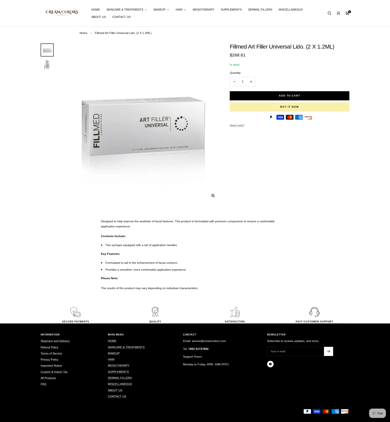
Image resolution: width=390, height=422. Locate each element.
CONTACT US (121, 16)
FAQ (43, 384)
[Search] (329, 13)
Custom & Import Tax (54, 371)
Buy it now (289, 106)
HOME (95, 9)
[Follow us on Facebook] (270, 364)
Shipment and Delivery (55, 341)
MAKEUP (160, 9)
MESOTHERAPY (203, 9)
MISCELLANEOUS (291, 9)
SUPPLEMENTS (231, 9)
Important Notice (51, 365)
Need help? (237, 125)
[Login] (338, 13)
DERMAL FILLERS (260, 9)
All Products (48, 378)
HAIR (179, 9)
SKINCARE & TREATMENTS (125, 9)
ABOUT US (98, 16)
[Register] (328, 351)
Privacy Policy (49, 359)
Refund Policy (49, 347)
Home (83, 33)
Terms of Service (51, 353)
